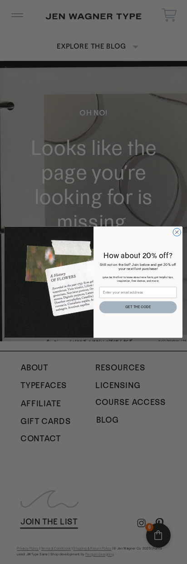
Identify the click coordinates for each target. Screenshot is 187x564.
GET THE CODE (138, 307)
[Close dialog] (177, 232)
